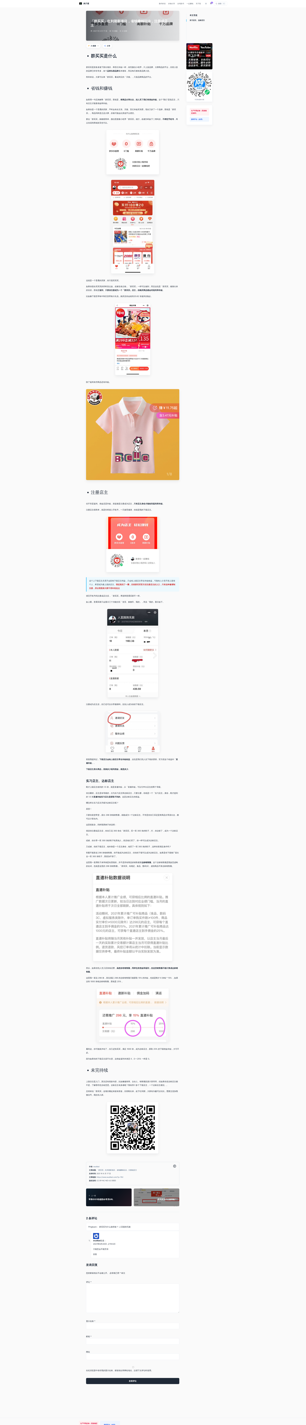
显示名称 (90, 1321)
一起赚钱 (190, 4)
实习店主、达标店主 (197, 20)
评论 (88, 1282)
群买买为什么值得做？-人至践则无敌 (115, 1227)
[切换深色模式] (206, 4)
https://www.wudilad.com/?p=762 (110, 1177)
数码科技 (162, 4)
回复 (95, 1254)
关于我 (198, 4)
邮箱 (88, 1336)
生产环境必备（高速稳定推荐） (199, 112)
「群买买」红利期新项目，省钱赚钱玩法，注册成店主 (117, 1170)
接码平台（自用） (197, 119)
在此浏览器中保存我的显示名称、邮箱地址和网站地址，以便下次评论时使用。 (119, 1370)
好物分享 (171, 4)
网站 (88, 1352)
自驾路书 (180, 4)
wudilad (96, 1167)
